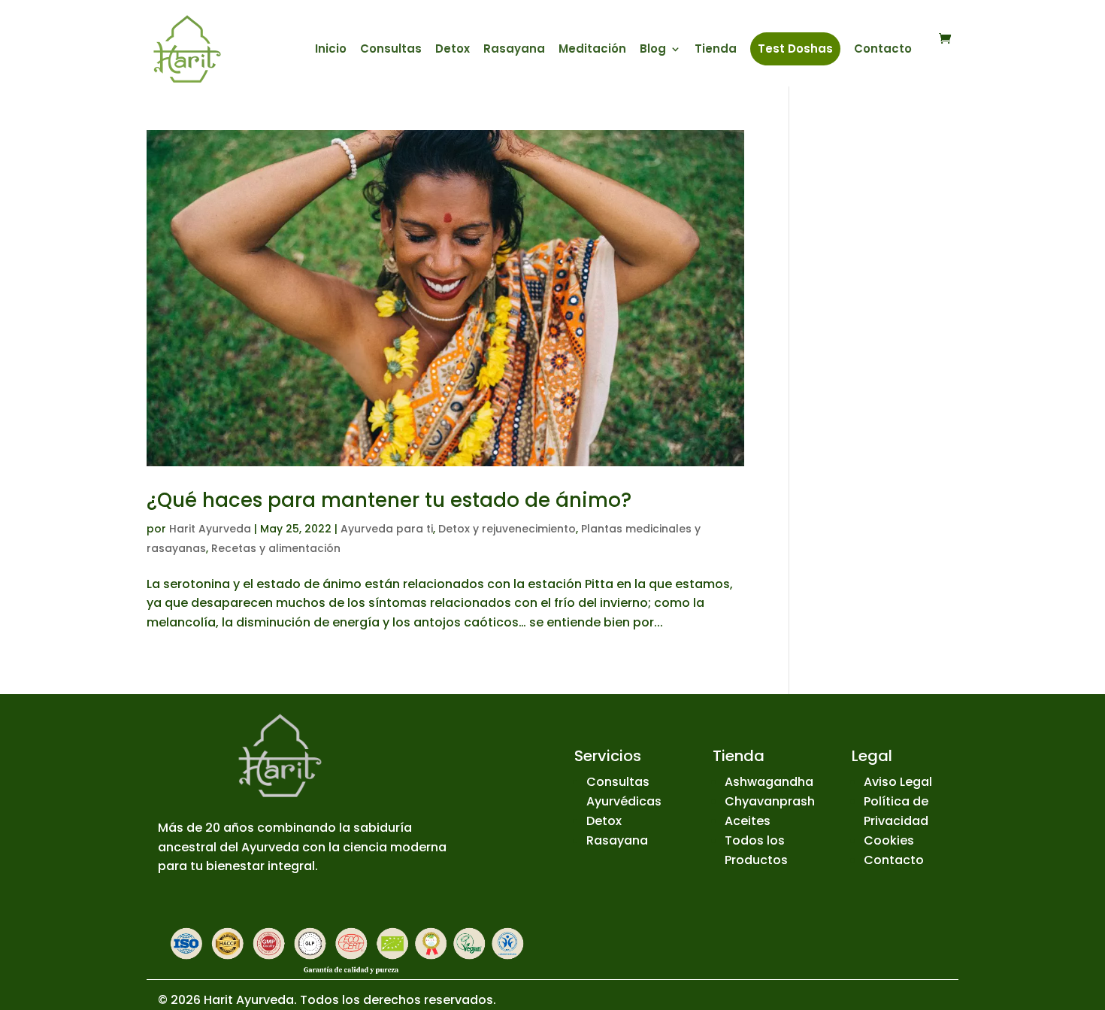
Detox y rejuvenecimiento (507, 528)
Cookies (889, 840)
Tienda (716, 50)
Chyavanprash (770, 801)
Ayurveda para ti (387, 528)
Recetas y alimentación (276, 548)
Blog (653, 50)
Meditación (592, 50)
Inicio (331, 50)
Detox (452, 50)
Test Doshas (795, 48)
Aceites (747, 821)
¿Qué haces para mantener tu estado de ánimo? (389, 500)
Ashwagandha (769, 781)
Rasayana (514, 50)
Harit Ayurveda (210, 528)
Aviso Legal (898, 781)
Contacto (883, 50)
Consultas (391, 50)
